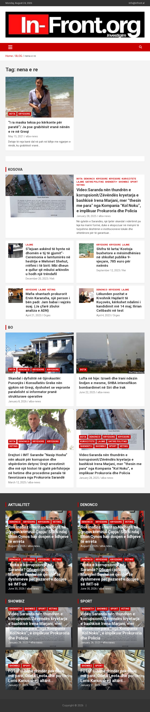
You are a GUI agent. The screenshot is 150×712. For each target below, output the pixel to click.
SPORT (134, 182)
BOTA (12, 114)
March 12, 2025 (17, 482)
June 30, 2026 (16, 588)
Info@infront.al (137, 3)
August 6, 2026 (17, 546)
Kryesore (24, 114)
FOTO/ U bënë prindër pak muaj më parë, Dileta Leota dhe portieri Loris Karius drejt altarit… (38, 676)
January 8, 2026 (17, 401)
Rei (124, 270)
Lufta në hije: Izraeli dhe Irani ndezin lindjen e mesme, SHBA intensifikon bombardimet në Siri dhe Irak (108, 382)
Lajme (80, 182)
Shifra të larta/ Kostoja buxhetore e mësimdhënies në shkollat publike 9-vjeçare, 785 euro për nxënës (118, 257)
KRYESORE (102, 178)
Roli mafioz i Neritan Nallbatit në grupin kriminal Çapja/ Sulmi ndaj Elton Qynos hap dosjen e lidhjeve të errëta (38, 534)
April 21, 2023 (33, 315)
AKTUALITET (19, 505)
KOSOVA (15, 169)
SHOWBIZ (124, 182)
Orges (47, 315)
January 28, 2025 (86, 216)
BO (10, 327)
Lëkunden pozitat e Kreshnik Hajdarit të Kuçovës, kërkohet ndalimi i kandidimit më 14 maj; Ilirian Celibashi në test (119, 302)
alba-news (32, 136)
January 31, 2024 (18, 685)
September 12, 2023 (108, 270)
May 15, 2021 (16, 136)
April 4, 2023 (103, 315)
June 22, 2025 (87, 392)
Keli (52, 278)
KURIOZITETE (129, 178)
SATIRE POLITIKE (94, 182)
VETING (80, 185)
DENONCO (89, 178)
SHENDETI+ (111, 182)
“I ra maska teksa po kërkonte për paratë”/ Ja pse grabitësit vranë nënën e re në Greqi (39, 126)
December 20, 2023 (37, 278)
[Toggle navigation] (10, 47)
